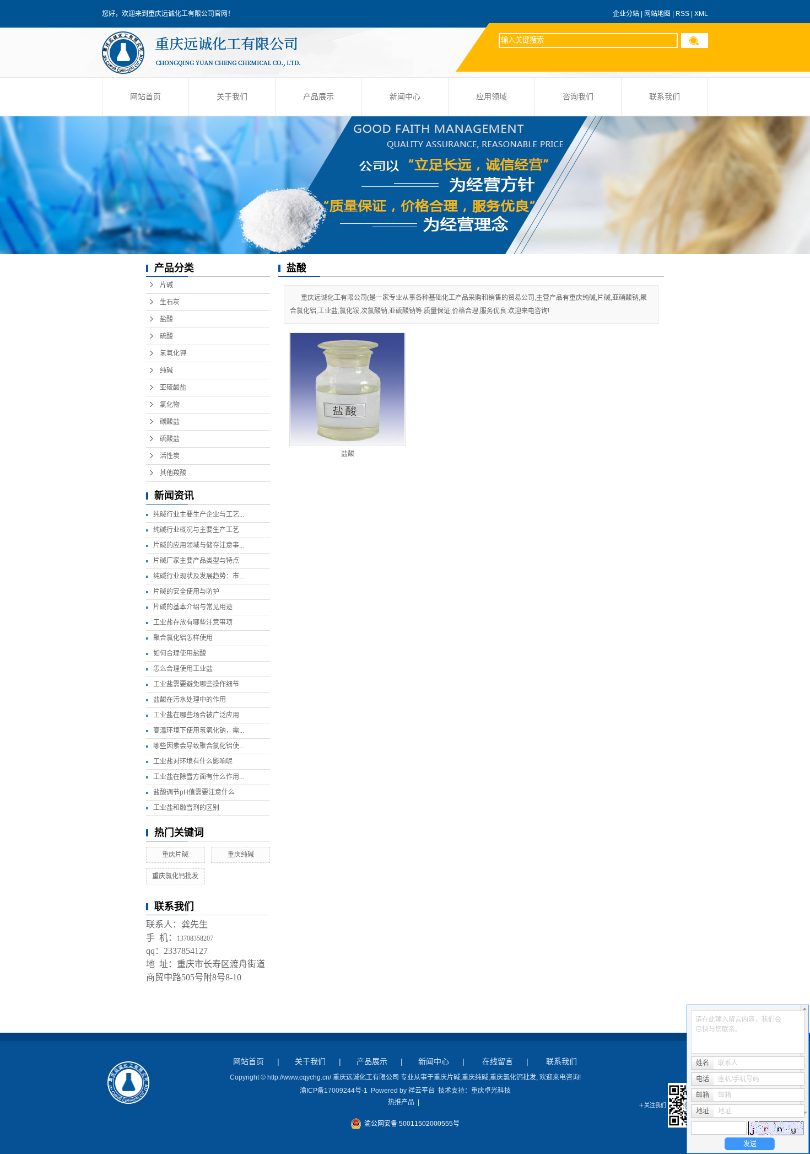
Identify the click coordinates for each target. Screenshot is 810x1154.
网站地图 (657, 14)
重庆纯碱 (241, 854)
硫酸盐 (170, 439)
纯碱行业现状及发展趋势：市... (198, 576)
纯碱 (166, 370)
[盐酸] (347, 389)
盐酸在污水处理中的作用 (189, 700)
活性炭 (170, 456)
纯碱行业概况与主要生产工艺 (196, 530)
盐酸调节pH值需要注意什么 (194, 792)
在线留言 (497, 1061)
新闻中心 (405, 97)
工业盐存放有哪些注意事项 (193, 622)
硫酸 (166, 336)
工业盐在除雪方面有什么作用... (198, 777)
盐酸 (166, 319)
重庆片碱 (175, 854)
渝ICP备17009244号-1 (334, 1090)
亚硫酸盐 (173, 387)
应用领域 (491, 97)
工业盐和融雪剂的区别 (186, 808)
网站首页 (145, 97)
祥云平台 (421, 1090)
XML (701, 14)
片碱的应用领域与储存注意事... (198, 545)
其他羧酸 (173, 473)
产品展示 (318, 97)
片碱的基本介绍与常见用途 (193, 607)
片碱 (166, 285)
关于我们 (232, 97)
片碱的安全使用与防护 (186, 591)
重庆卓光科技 (491, 1090)
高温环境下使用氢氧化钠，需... (198, 730)
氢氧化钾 (173, 353)
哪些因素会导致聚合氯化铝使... (198, 746)
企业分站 (626, 14)
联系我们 (664, 97)
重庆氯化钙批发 (175, 876)
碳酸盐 (170, 422)
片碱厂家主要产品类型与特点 (196, 561)
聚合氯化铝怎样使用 (183, 638)
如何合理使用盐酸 (179, 653)
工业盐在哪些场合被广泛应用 (196, 715)
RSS (682, 14)
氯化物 (170, 405)
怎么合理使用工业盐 (183, 669)
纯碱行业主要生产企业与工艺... (198, 514)
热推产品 (401, 1102)
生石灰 (170, 302)
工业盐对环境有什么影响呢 (193, 761)
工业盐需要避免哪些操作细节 (196, 684)
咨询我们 (578, 97)
